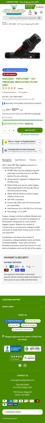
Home (4, 22)
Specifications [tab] (20, 160)
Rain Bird (5, 97)
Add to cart (30, 130)
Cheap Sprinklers (12, 418)
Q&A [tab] (41, 160)
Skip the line (29, 123)
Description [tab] (7, 160)
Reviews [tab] (33, 160)
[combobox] (22, 18)
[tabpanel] (22, 207)
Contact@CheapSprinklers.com (22, 380)
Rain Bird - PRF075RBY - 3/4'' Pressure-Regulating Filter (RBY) (20, 24)
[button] (36, 13)
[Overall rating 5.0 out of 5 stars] (9, 88)
